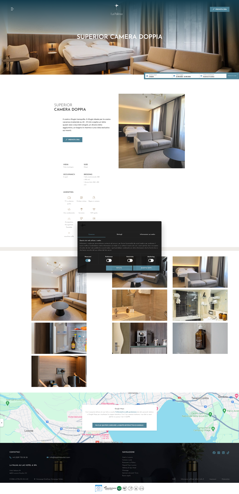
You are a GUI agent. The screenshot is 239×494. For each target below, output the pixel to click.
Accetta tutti (146, 268)
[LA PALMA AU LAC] (119, 9)
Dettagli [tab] (119, 234)
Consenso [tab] (92, 234)
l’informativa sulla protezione (126, 412)
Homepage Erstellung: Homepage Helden (49, 479)
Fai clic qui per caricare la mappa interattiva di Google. (119, 425)
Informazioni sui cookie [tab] (147, 234)
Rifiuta (119, 268)
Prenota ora (221, 9)
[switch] (109, 260)
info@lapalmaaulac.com (59, 457)
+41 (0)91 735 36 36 (20, 457)
